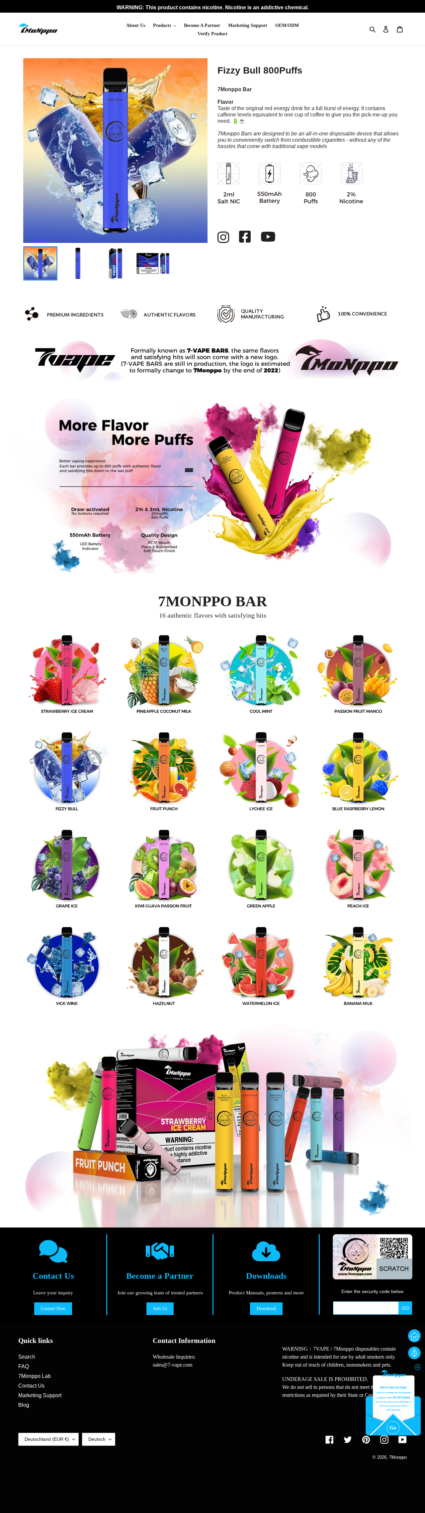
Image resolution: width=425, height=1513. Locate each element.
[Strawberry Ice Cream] (67, 674)
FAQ (23, 1366)
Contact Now (53, 1308)
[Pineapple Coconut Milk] (164, 674)
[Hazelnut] (164, 966)
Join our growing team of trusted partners (160, 1292)
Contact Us (53, 1276)
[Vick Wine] (67, 966)
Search (26, 1357)
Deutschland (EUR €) (47, 1439)
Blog (23, 1405)
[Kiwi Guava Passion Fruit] (164, 868)
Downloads (266, 1276)
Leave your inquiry (53, 1292)
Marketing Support (39, 1395)
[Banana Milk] (358, 966)
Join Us (160, 1308)
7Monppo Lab (34, 1376)
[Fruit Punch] (164, 771)
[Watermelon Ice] (261, 966)
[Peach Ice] (358, 868)
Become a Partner (160, 1276)
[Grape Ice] (67, 868)
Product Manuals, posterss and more (266, 1292)
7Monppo (398, 1457)
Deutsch (97, 1439)
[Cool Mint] (261, 674)
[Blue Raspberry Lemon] (358, 771)
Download (266, 1308)
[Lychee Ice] (261, 771)
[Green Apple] (261, 868)
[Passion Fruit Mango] (358, 674)
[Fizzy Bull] (67, 771)
